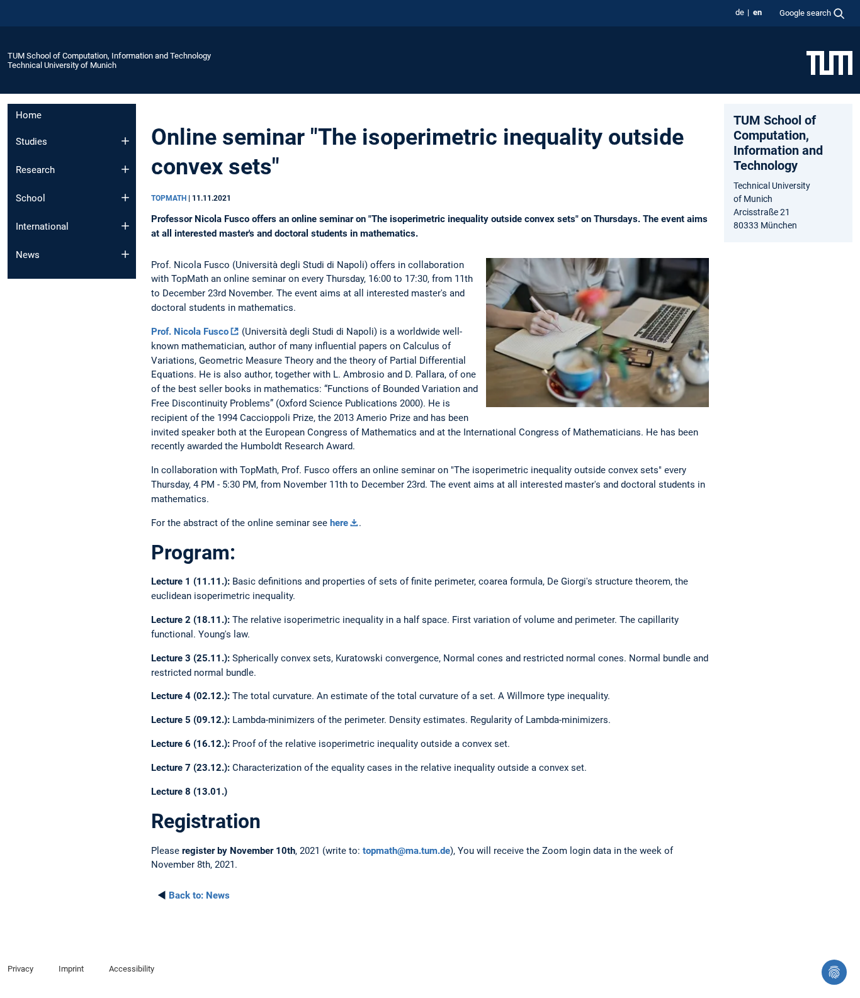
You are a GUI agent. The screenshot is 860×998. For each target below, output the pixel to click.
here (339, 523)
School (30, 198)
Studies (31, 141)
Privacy (20, 968)
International (42, 226)
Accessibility (131, 968)
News (28, 255)
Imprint (71, 968)
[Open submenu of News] (125, 254)
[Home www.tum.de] (829, 62)
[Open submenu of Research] (125, 169)
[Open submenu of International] (125, 225)
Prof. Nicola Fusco (190, 331)
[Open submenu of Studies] (125, 141)
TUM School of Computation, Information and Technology (109, 55)
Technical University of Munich (62, 65)
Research (35, 170)
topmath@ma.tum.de (406, 850)
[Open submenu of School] (125, 197)
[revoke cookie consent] (834, 972)
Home (29, 115)
